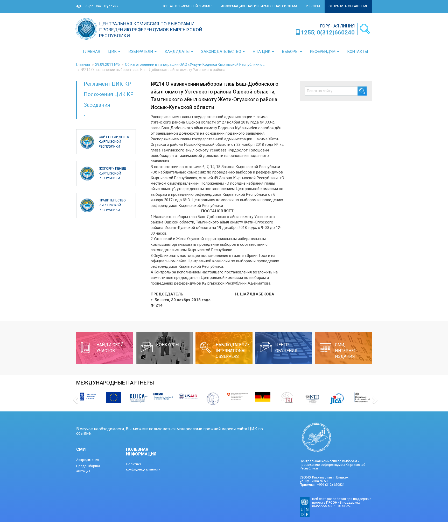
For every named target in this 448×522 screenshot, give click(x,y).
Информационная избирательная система (259, 6)
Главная (83, 64)
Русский (111, 6)
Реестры (313, 6)
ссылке (83, 433)
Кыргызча (93, 6)
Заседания (97, 105)
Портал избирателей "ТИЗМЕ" (187, 6)
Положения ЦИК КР (109, 94)
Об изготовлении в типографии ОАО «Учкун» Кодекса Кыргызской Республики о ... (195, 64)
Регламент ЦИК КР (107, 84)
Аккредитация (87, 460)
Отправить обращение (348, 6)
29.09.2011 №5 (107, 64)
